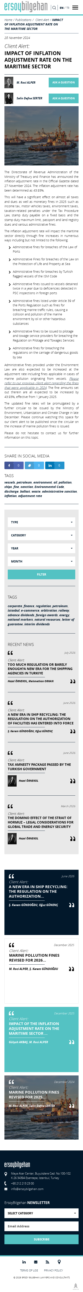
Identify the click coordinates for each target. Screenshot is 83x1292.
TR (67, 8)
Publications (23, 20)
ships (8, 487)
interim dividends (37, 624)
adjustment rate (30, 496)
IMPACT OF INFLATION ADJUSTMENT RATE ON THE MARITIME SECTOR (33, 24)
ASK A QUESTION (63, 82)
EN (62, 8)
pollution (65, 482)
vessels (9, 482)
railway (63, 610)
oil (55, 482)
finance (29, 606)
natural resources (47, 619)
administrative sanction (59, 491)
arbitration (49, 610)
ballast (25, 491)
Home (8, 20)
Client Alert (42, 20)
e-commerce (30, 610)
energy (64, 615)
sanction (27, 487)
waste (36, 491)
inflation (10, 496)
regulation (43, 606)
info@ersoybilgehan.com (27, 1189)
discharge (11, 491)
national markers (20, 619)
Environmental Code (49, 487)
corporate (15, 606)
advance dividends (21, 615)
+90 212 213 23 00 (22, 1183)
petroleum (24, 482)
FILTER (41, 574)
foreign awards (47, 615)
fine (16, 487)
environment (42, 482)
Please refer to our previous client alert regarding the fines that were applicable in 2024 (41, 383)
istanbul (13, 610)
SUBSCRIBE (41, 1239)
